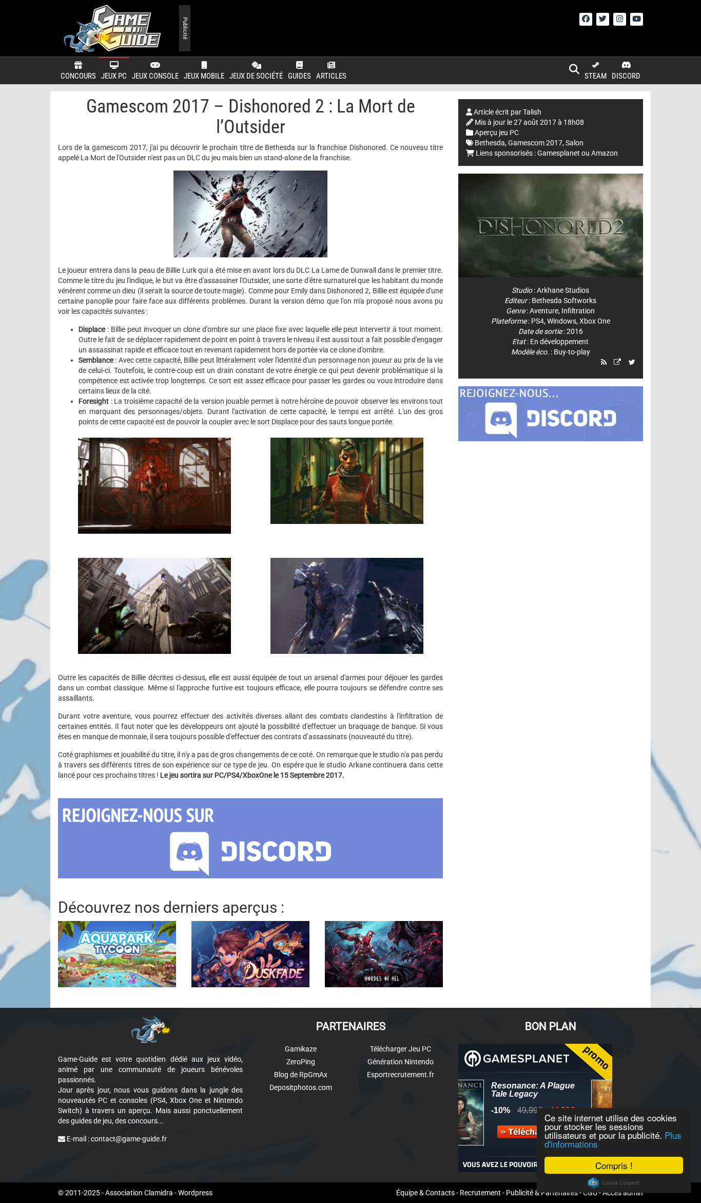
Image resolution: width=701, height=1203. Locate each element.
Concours (78, 76)
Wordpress (195, 1193)
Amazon (604, 153)
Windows (561, 321)
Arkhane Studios (563, 290)
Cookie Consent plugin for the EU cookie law (613, 1183)
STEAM (596, 76)
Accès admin (622, 1193)
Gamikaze (301, 1049)
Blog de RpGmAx (300, 1074)
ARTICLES (331, 76)
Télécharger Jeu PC (400, 1049)
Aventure (544, 311)
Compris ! (614, 1165)
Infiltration (578, 311)
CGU (590, 1193)
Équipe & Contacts (425, 1193)
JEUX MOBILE (204, 76)
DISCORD (626, 76)
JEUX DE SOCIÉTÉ (256, 76)
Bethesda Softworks (564, 300)
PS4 (537, 321)
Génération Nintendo (400, 1062)
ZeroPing (300, 1062)
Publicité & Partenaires (542, 1193)
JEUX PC (114, 76)
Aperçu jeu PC (497, 132)
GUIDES (299, 76)
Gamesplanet (558, 153)
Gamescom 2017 (535, 143)
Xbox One (594, 321)
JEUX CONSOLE (155, 76)
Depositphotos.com (300, 1087)
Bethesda (490, 143)
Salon (574, 143)
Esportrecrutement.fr (400, 1074)
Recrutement (480, 1193)
